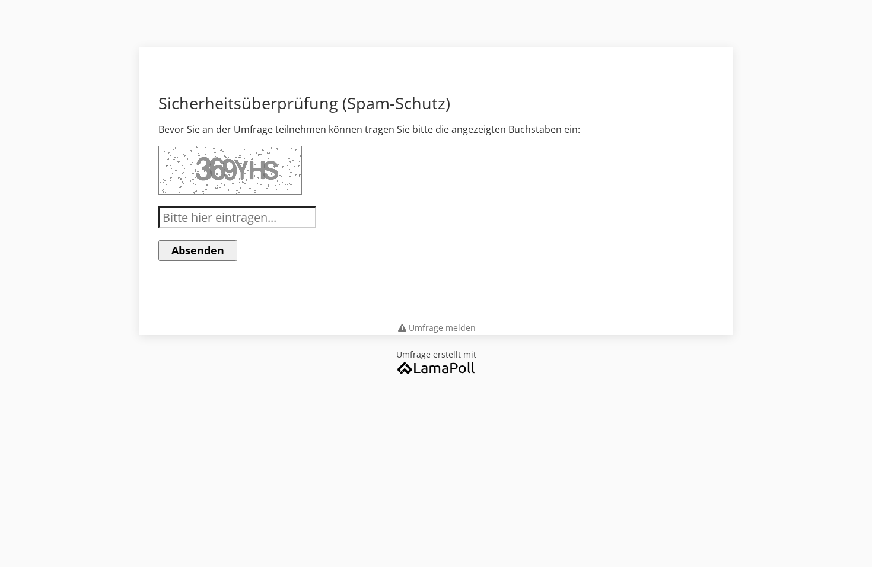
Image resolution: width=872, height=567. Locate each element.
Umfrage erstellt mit (436, 354)
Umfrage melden (442, 327)
